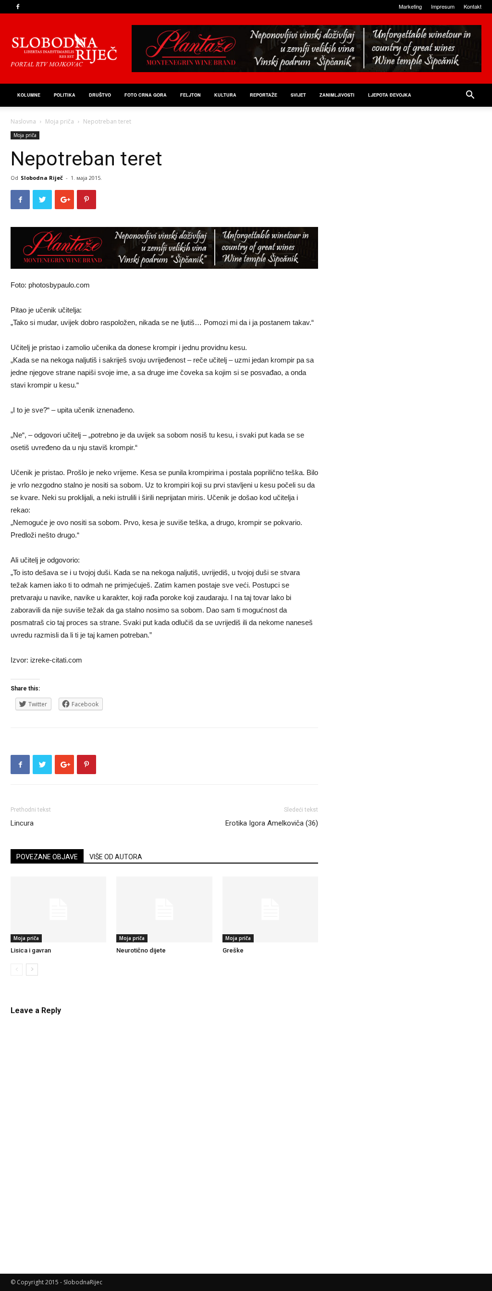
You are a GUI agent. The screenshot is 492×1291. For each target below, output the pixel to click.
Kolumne (28, 95)
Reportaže (263, 95)
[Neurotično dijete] (164, 909)
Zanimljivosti (337, 95)
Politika (64, 95)
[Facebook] (18, 6)
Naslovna (23, 121)
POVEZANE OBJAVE (47, 857)
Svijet (298, 95)
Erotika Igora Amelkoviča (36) (271, 823)
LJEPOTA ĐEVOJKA (389, 95)
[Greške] (270, 909)
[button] (469, 95)
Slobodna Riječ (42, 177)
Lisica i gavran (31, 950)
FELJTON (190, 95)
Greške (233, 950)
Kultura (225, 95)
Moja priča (59, 121)
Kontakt (472, 6)
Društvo (100, 95)
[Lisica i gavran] (58, 909)
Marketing (410, 6)
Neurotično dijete (141, 950)
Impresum (443, 6)
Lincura (22, 823)
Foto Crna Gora (145, 95)
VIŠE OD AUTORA (115, 857)
